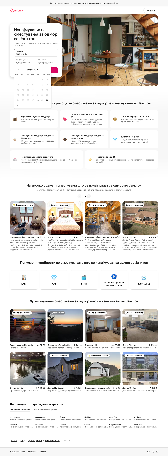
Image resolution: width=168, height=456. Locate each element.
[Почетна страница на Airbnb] (16, 10)
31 (18, 105)
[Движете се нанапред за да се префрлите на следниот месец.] (47, 69)
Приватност (32, 452)
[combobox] (36, 53)
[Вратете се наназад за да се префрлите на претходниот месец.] (18, 69)
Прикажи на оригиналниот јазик (104, 3)
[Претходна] (79, 196)
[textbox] (25, 62)
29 (42, 100)
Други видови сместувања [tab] (45, 409)
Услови (43, 452)
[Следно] (89, 196)
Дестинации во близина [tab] (20, 409)
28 (38, 100)
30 (47, 100)
